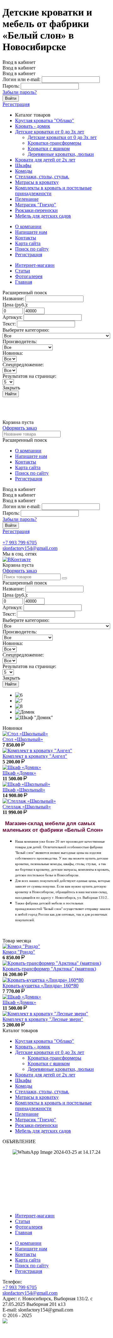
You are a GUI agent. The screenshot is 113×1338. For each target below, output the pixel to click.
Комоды (23, 171)
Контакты (25, 237)
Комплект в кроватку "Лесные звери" (43, 1019)
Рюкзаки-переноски (36, 210)
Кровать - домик (32, 126)
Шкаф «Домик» (19, 773)
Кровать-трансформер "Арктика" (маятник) (49, 968)
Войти (10, 98)
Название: (13, 298)
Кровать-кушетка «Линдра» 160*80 (40, 985)
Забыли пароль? (20, 92)
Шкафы (23, 165)
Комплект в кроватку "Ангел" (35, 756)
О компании (28, 226)
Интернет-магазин (35, 265)
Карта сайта (27, 243)
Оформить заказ (20, 428)
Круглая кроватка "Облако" (44, 120)
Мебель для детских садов (43, 216)
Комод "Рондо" (19, 952)
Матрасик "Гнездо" (35, 204)
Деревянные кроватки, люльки (61, 154)
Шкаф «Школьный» (24, 789)
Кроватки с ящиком (49, 148)
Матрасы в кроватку (37, 182)
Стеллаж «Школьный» (27, 806)
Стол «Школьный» (23, 739)
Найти (10, 394)
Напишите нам (31, 232)
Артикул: (12, 317)
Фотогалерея (28, 276)
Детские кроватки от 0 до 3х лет (49, 131)
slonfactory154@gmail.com (30, 548)
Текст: (9, 323)
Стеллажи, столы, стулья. (42, 176)
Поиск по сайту (32, 249)
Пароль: (11, 86)
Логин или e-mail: (21, 79)
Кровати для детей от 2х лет (45, 159)
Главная (23, 282)
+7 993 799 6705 (20, 542)
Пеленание (27, 199)
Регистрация (16, 104)
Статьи (22, 270)
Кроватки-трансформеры (54, 143)
